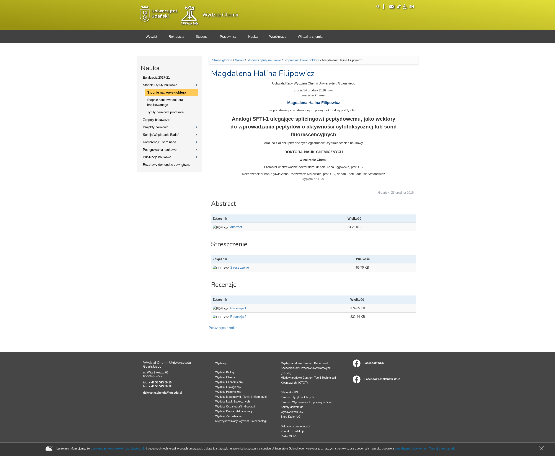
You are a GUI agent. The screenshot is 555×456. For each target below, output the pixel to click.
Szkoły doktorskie (292, 407)
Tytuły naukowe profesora (165, 112)
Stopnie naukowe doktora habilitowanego (165, 102)
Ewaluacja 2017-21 (156, 77)
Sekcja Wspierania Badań (161, 134)
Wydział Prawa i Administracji (234, 411)
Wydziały (221, 363)
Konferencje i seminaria (159, 142)
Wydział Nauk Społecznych (232, 401)
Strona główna (222, 60)
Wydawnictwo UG (292, 412)
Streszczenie (239, 267)
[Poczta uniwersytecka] (391, 6)
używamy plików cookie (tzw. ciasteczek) (118, 448)
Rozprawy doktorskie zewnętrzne (166, 164)
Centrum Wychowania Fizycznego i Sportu (307, 402)
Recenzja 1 (238, 308)
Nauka (239, 60)
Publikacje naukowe (157, 157)
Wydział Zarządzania (228, 416)
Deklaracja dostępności (295, 426)
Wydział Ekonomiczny (229, 382)
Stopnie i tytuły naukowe (160, 85)
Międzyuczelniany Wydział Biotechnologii (241, 421)
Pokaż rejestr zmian (223, 327)
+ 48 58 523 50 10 (160, 382)
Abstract (236, 227)
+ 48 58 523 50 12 (160, 386)
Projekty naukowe (155, 127)
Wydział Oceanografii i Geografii (235, 406)
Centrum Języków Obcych (297, 397)
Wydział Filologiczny (228, 387)
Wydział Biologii (225, 372)
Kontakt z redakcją (292, 431)
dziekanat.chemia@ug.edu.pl (162, 392)
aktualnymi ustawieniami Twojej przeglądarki (425, 448)
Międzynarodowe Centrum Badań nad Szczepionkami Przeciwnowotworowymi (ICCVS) (306, 368)
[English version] (411, 6)
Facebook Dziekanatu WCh (382, 379)
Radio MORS (289, 436)
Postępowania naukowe (159, 149)
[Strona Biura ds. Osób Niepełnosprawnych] (404, 6)
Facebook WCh (374, 363)
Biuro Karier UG (290, 416)
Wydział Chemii (220, 15)
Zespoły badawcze (156, 120)
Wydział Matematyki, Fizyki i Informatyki (241, 396)
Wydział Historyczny (228, 391)
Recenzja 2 (238, 316)
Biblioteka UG (289, 392)
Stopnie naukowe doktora (166, 92)
